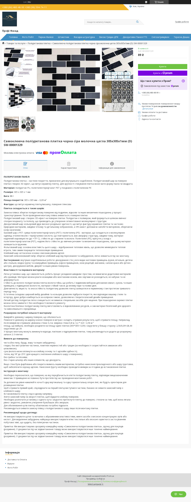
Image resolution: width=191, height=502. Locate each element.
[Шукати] (137, 22)
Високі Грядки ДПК (108, 37)
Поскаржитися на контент (89, 481)
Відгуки (10, 463)
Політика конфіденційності (115, 481)
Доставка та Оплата (17, 459)
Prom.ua (110, 476)
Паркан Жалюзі (45, 37)
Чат (181, 494)
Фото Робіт (28, 37)
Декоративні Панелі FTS (135, 37)
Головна (13, 37)
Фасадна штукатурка (84, 37)
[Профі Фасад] (9, 19)
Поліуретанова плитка (39, 43)
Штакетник (63, 37)
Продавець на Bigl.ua (95, 478)
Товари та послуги (15, 43)
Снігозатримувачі (160, 37)
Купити (162, 66)
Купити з (157, 73)
